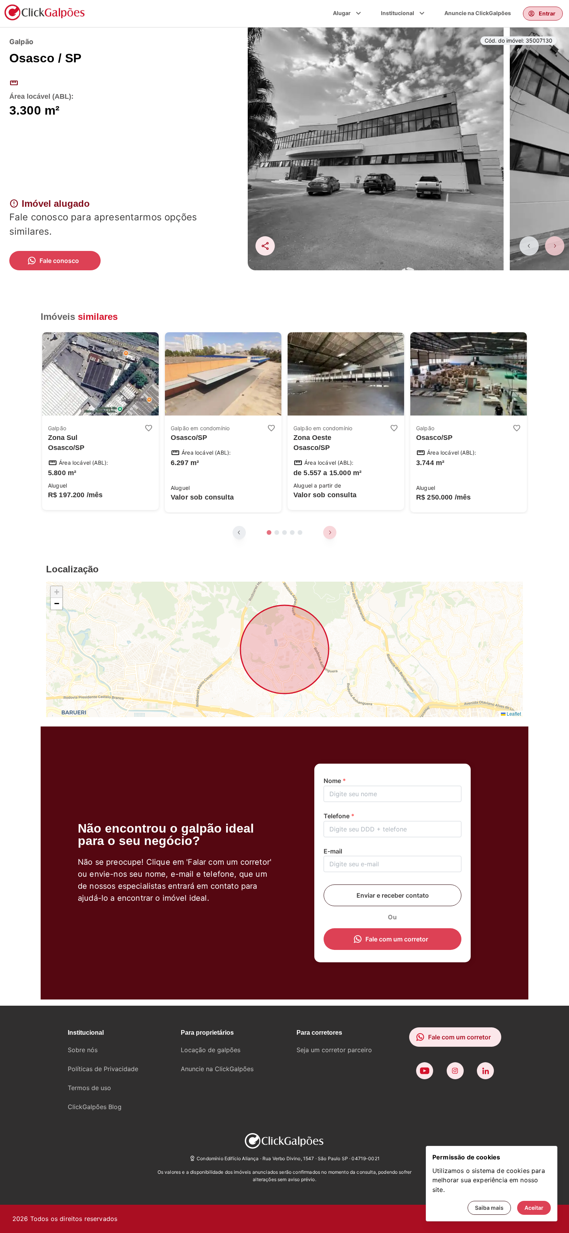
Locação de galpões (210, 1050)
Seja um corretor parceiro (334, 1050)
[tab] (269, 532)
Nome (335, 781)
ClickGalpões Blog (95, 1107)
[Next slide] (554, 246)
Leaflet (513, 713)
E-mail (333, 851)
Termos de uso (89, 1088)
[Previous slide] (529, 246)
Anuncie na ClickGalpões (477, 13)
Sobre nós (83, 1050)
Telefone (339, 816)
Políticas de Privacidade (103, 1069)
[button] (56, 592)
